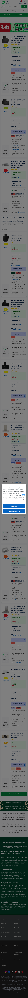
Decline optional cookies (14, 511)
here (23, 495)
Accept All (14, 506)
